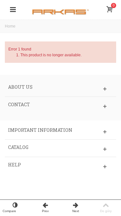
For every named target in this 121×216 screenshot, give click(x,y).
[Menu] (13, 10)
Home (10, 26)
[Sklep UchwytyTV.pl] (61, 9)
